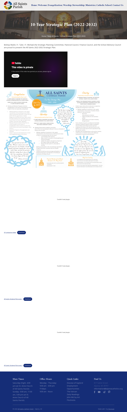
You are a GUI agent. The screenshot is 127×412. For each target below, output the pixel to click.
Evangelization (55, 5)
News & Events (52, 36)
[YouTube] (99, 392)
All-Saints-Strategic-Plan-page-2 (13, 365)
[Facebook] (94, 392)
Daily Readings (73, 394)
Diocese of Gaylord (75, 383)
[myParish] (109, 392)
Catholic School (104, 5)
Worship (67, 5)
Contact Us (118, 5)
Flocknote (71, 400)
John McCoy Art (73, 397)
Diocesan (111, 409)
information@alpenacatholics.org (108, 388)
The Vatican (72, 391)
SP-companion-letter (10, 232)
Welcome (42, 5)
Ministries (90, 5)
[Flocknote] (104, 392)
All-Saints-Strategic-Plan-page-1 (13, 299)
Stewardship (78, 5)
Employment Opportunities (73, 387)
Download (21, 232)
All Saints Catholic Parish (26, 409)
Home (34, 5)
